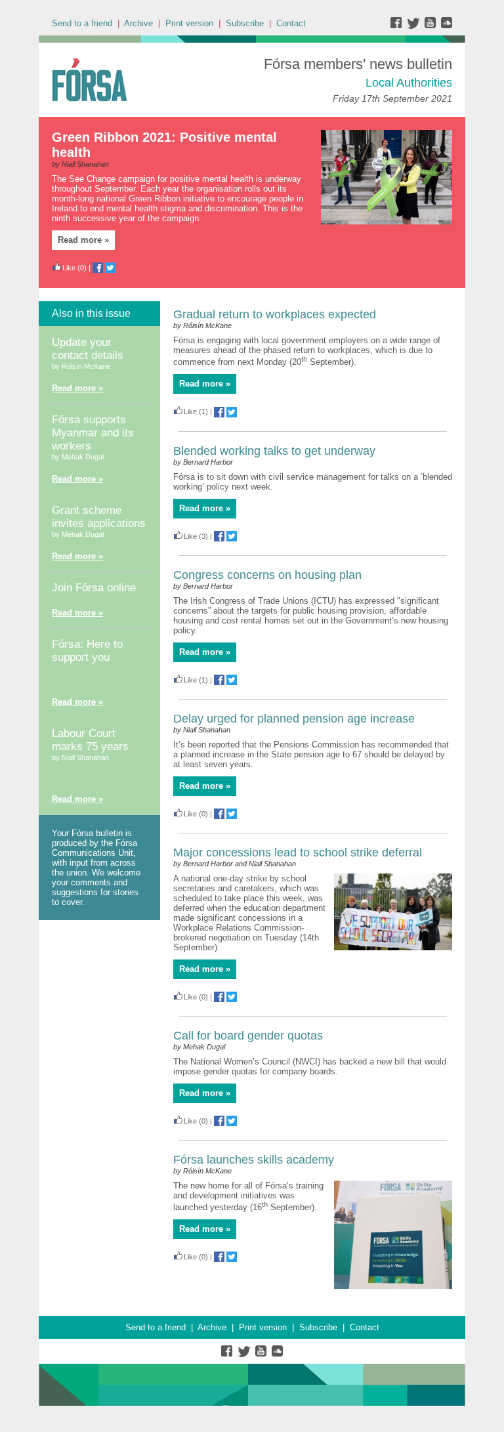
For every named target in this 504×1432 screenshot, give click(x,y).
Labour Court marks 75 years (90, 740)
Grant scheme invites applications (99, 517)
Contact (291, 23)
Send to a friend (82, 23)
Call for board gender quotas (248, 1035)
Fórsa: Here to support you (87, 650)
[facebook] (398, 26)
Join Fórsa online (94, 587)
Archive (138, 23)
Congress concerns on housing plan (267, 574)
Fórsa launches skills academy (253, 1159)
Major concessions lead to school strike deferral (297, 852)
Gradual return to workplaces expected (274, 314)
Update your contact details (87, 349)
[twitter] (415, 26)
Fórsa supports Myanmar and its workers (93, 432)
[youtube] (431, 26)
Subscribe (245, 23)
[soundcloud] (446, 26)
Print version (189, 23)
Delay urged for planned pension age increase (294, 718)
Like (68, 268)
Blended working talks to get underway (274, 450)
